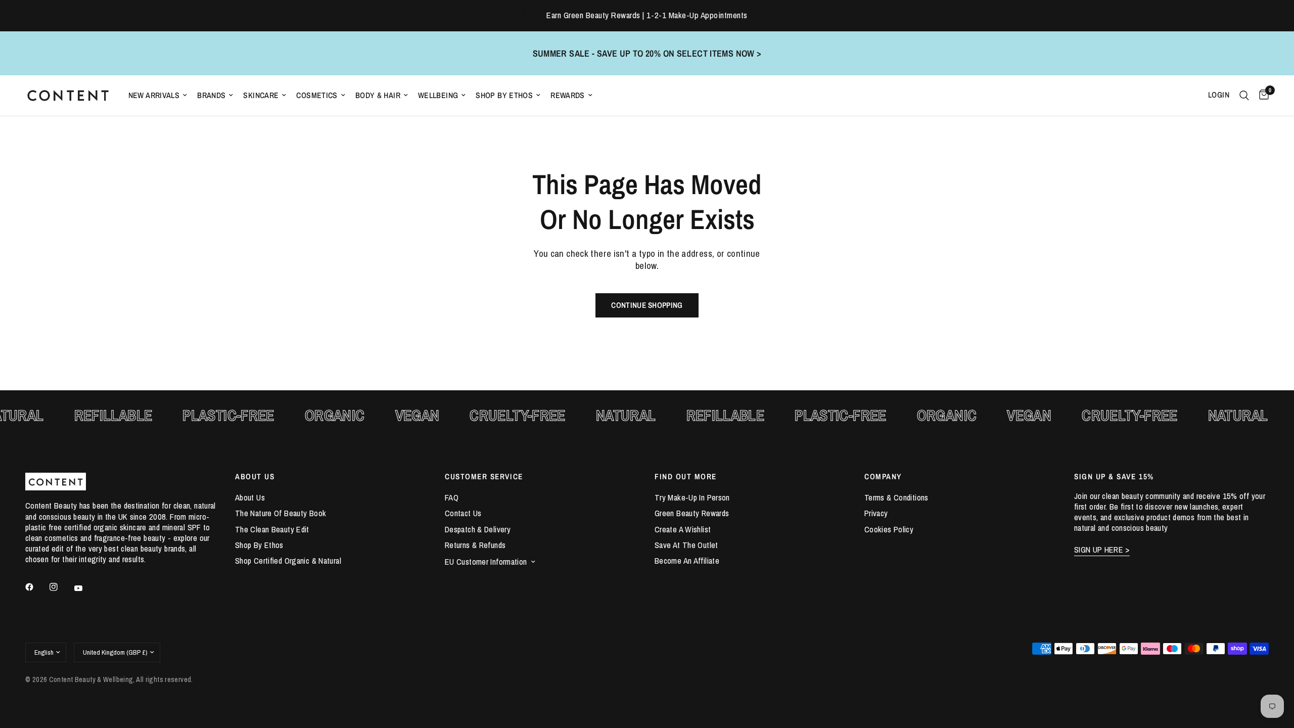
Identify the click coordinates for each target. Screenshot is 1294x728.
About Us (250, 497)
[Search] (1244, 95)
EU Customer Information (486, 561)
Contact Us (463, 513)
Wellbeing (438, 95)
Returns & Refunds (475, 545)
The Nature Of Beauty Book (280, 513)
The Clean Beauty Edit (272, 529)
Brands (211, 95)
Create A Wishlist (683, 529)
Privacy (876, 513)
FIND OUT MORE (686, 476)
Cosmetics (316, 95)
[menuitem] (158, 95)
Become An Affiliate (687, 560)
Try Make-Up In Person (692, 497)
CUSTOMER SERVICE (484, 476)
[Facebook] (36, 587)
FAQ (451, 497)
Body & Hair (377, 95)
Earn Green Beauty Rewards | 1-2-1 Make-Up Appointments (646, 15)
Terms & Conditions (896, 497)
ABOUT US (254, 476)
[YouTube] (85, 588)
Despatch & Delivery (478, 529)
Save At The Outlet (686, 545)
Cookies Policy (888, 529)
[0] (1261, 95)
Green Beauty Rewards (692, 513)
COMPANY (883, 476)
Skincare (261, 95)
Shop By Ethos (504, 95)
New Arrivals (154, 95)
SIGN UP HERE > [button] (1102, 550)
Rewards (567, 95)
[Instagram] (61, 587)
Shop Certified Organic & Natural (288, 560)
